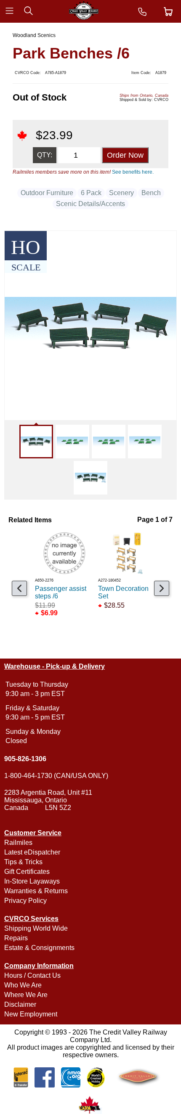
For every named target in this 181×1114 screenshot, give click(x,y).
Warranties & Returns (36, 890)
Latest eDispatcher (32, 852)
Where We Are (26, 994)
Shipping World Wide (36, 928)
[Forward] (161, 588)
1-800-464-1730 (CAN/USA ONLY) (56, 775)
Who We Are (23, 985)
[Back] (19, 588)
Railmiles (18, 842)
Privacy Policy (25, 900)
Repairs (16, 938)
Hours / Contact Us (32, 975)
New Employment (30, 1014)
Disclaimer (20, 1004)
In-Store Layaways (32, 881)
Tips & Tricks (23, 861)
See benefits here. (133, 172)
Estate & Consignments (39, 947)
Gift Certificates (27, 871)
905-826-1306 (25, 758)
